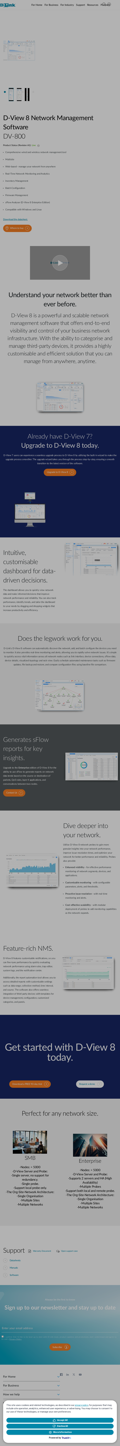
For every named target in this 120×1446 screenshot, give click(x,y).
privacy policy (81, 1405)
